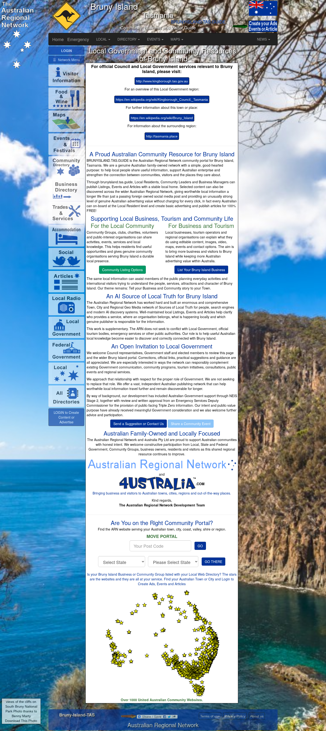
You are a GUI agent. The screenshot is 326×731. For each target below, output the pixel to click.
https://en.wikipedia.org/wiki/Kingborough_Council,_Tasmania (162, 99)
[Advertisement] (260, 118)
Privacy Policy (235, 716)
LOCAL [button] (102, 39)
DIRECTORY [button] (127, 39)
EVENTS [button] (154, 39)
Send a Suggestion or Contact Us (138, 423)
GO (200, 545)
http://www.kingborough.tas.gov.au (162, 81)
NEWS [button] (262, 39)
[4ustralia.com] (157, 484)
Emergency (78, 39)
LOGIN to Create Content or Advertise (66, 417)
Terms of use (210, 716)
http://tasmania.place (162, 136)
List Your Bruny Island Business (201, 269)
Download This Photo (21, 721)
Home (58, 39)
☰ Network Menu (66, 59)
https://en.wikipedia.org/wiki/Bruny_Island (162, 118)
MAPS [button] (176, 39)
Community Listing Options (122, 269)
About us (256, 716)
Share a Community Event (190, 423)
